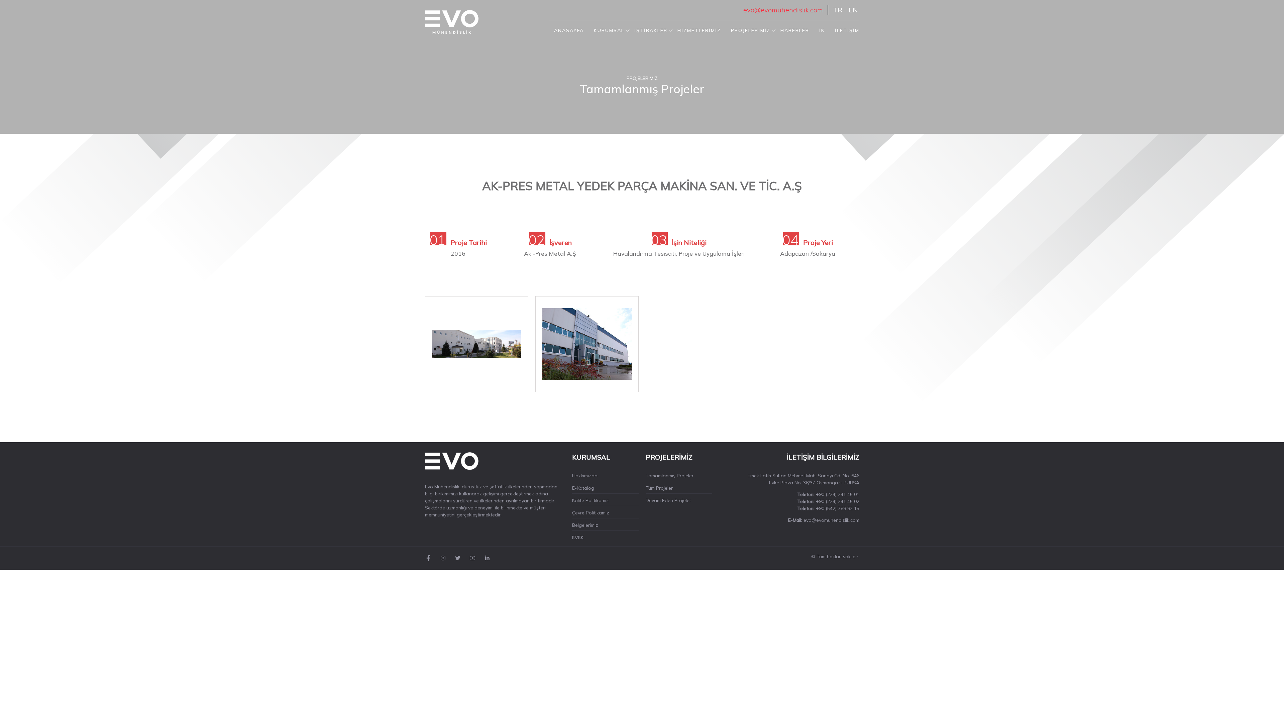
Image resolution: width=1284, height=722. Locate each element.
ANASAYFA (569, 30)
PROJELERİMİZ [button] (750, 30)
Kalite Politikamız (590, 500)
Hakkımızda (585, 476)
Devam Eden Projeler (668, 500)
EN (853, 10)
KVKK (577, 537)
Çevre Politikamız (590, 513)
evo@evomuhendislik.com (783, 10)
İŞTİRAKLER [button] (650, 30)
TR (837, 10)
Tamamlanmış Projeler (669, 476)
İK (822, 30)
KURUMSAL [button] (609, 30)
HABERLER (794, 30)
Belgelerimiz (585, 525)
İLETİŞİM (847, 30)
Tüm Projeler (659, 488)
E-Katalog (583, 488)
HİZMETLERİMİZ (699, 30)
